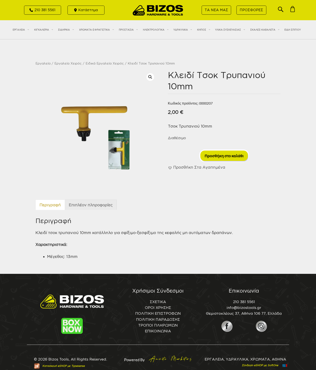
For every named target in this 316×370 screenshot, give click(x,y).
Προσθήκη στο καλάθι (224, 155)
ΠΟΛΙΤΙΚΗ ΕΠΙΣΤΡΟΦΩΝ (158, 313)
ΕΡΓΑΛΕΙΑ (19, 29)
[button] (280, 10)
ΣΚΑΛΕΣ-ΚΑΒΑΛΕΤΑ (262, 29)
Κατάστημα (88, 10)
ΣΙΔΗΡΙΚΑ (64, 29)
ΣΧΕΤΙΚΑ (158, 302)
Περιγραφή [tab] (50, 205)
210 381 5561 (44, 10)
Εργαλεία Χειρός (68, 63)
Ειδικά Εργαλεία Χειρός (105, 63)
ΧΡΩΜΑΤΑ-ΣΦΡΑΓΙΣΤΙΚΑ (94, 29)
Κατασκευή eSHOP (54, 365)
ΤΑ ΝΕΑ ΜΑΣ (216, 10)
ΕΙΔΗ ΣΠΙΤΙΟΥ (292, 29)
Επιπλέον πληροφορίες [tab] (91, 205)
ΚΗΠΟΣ (201, 29)
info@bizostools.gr (244, 307)
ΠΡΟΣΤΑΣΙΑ (126, 29)
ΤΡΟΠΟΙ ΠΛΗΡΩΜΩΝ (158, 325)
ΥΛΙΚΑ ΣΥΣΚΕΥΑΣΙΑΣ (228, 29)
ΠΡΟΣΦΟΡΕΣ (251, 10)
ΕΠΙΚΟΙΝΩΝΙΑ (158, 331)
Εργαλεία (43, 63)
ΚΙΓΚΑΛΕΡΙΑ (41, 29)
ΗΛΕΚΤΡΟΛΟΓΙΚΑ (153, 29)
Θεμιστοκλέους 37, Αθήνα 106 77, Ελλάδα (244, 313)
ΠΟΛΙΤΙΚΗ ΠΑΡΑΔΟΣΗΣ (158, 319)
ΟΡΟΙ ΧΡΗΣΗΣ (158, 307)
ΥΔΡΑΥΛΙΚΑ (180, 29)
